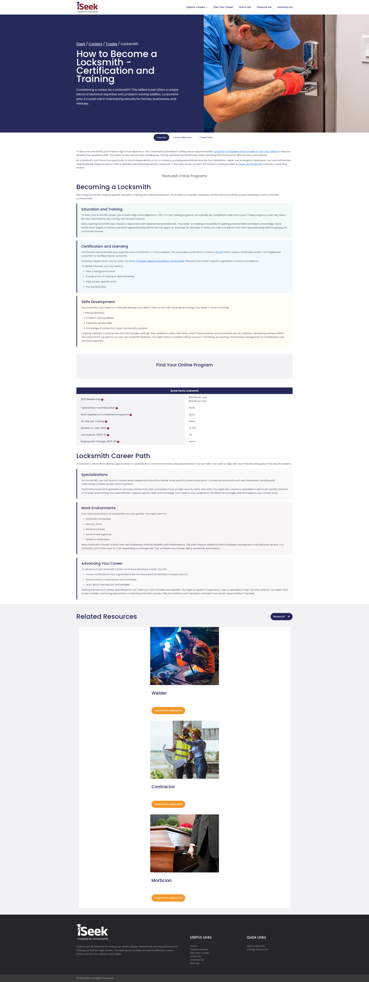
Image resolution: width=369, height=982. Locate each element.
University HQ (285, 7)
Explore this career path (168, 710)
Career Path (206, 137)
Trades (111, 44)
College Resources (257, 949)
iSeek (80, 44)
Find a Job (245, 7)
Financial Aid (264, 7)
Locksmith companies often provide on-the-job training (245, 151)
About (193, 946)
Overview (161, 137)
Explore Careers (196, 7)
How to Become (183, 137)
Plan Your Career (223, 7)
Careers (95, 44)
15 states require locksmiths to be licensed (160, 261)
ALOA (219, 252)
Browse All (279, 616)
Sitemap (194, 963)
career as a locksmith (250, 164)
